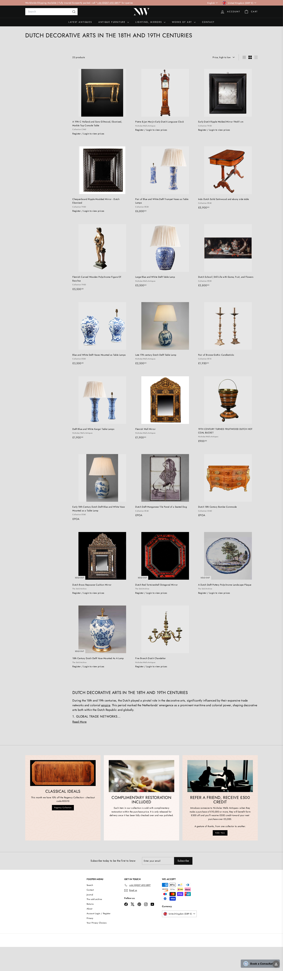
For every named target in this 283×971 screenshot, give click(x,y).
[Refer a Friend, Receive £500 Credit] (220, 776)
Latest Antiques (80, 22)
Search (90, 885)
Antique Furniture (112, 22)
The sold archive (94, 899)
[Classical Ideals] (63, 773)
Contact (208, 22)
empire (105, 705)
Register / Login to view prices (88, 133)
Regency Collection (62, 807)
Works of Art (182, 22)
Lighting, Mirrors (149, 22)
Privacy (90, 918)
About (89, 908)
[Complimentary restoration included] (141, 776)
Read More (79, 722)
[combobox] (51, 11)
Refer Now (220, 832)
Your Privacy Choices (96, 922)
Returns (90, 904)
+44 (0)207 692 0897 (108, 2)
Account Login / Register (98, 913)
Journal (90, 894)
